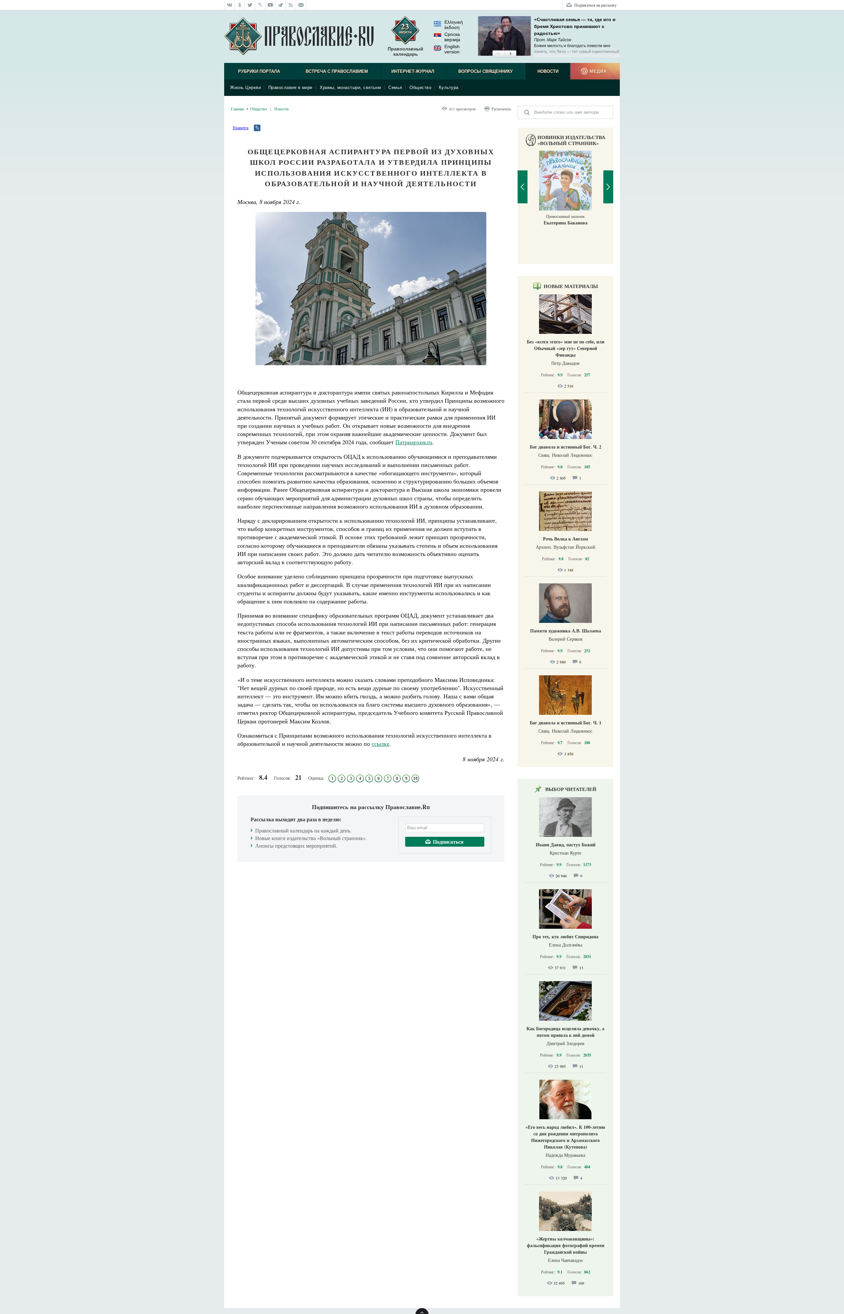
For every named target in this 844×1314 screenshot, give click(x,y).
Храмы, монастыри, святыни (350, 87)
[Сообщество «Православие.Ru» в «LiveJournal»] (260, 5)
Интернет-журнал (412, 71)
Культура (449, 87)
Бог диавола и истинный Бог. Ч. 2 (565, 446)
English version (452, 49)
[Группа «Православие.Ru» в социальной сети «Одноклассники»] (240, 5)
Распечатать (501, 108)
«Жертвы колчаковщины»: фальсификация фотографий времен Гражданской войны (565, 1245)
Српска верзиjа (452, 37)
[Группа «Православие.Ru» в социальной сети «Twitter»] (250, 5)
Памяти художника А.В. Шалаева (565, 630)
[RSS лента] (291, 5)
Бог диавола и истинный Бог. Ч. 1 (565, 722)
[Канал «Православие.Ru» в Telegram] (281, 5)
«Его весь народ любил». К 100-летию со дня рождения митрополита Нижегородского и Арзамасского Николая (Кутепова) (565, 1137)
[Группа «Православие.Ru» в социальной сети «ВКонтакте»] (229, 5)
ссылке (380, 743)
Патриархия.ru (413, 442)
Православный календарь (405, 51)
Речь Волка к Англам (565, 538)
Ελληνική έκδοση (453, 24)
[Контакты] (301, 5)
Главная (237, 108)
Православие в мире (290, 87)
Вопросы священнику (485, 71)
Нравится (241, 127)
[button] (498, 54)
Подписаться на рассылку (595, 5)
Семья (395, 87)
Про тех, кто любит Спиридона (565, 936)
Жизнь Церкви (245, 87)
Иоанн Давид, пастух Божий (565, 844)
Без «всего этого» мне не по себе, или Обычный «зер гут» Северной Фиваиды (565, 348)
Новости (547, 71)
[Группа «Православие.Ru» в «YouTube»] (270, 5)
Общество (420, 87)
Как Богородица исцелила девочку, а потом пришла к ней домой (565, 1031)
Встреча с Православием (337, 71)
